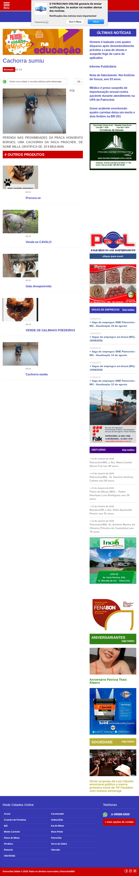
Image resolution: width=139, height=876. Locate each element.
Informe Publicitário (103, 66)
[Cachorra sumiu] (20, 354)
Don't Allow (75, 21)
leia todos (128, 449)
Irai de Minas (57, 826)
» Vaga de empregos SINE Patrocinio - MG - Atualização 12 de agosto (113, 382)
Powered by (40, 22)
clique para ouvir (112, 256)
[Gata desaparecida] (20, 266)
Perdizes (8, 844)
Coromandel (57, 814)
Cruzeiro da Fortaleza (14, 820)
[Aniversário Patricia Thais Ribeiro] (113, 661)
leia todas (128, 309)
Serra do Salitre (58, 844)
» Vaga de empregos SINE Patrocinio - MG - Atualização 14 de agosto (113, 353)
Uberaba (55, 850)
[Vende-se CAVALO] (20, 222)
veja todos (127, 640)
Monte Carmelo (11, 832)
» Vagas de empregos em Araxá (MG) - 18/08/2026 (113, 338)
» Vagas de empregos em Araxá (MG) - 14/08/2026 (113, 368)
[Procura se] (20, 178)
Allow (96, 21)
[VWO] (49, 22)
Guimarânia (56, 820)
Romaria (8, 850)
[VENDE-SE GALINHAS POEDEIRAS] (20, 310)
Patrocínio (56, 838)
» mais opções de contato (119, 822)
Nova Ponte (56, 832)
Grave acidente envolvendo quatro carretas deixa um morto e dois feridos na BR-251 (112, 112)
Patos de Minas (11, 838)
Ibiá (5, 826)
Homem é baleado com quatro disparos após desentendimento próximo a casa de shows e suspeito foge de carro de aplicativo (112, 49)
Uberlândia (9, 856)
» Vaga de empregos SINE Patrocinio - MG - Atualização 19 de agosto (113, 324)
